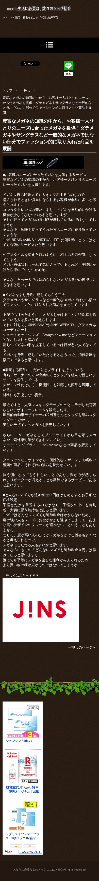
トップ (7, 90)
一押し (25, 90)
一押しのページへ (82, 647)
